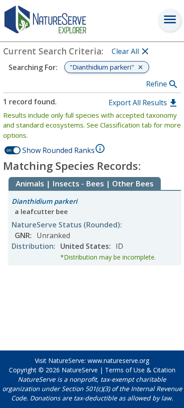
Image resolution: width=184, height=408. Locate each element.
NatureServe (80, 370)
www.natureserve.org (118, 360)
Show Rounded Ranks (58, 150)
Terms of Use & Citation (140, 370)
